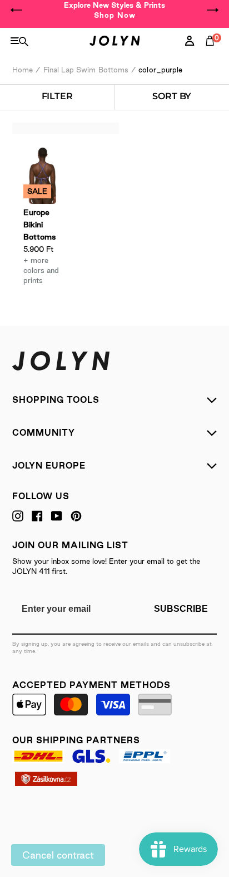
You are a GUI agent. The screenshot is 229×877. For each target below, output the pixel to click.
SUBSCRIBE (181, 608)
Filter (57, 96)
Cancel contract (58, 855)
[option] (114, 10)
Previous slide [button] (16, 10)
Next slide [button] (212, 10)
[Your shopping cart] (212, 53)
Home (22, 70)
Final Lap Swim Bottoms (86, 70)
